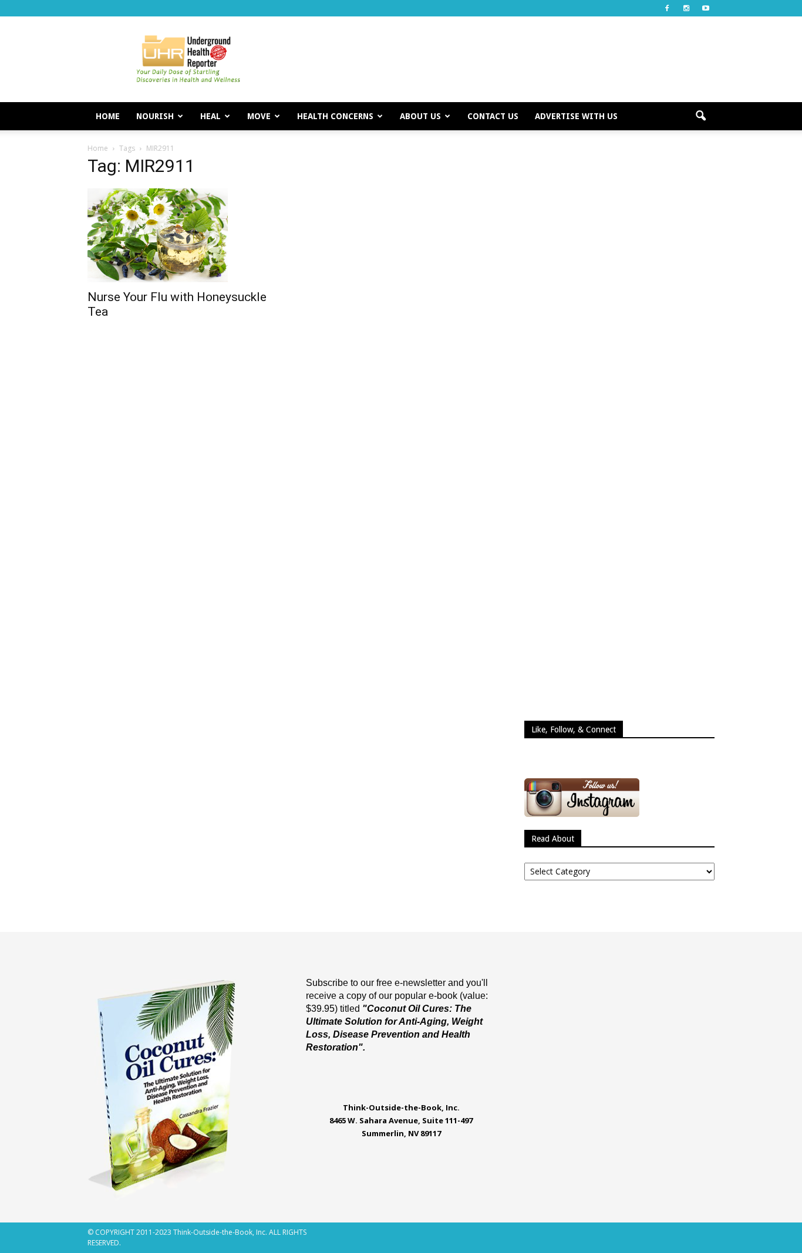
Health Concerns (335, 116)
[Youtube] (706, 8)
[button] (700, 116)
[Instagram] (686, 8)
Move (259, 116)
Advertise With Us (576, 116)
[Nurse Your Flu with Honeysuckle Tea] (182, 235)
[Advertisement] (501, 59)
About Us (420, 116)
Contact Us (492, 116)
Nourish (155, 116)
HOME (108, 116)
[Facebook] (667, 8)
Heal (210, 116)
